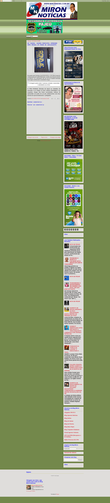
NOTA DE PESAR (75, 244)
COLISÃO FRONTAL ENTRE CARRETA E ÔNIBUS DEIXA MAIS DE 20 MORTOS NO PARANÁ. (73, 367)
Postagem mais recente (32, 137)
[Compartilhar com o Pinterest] (59, 98)
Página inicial (44, 137)
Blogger (57, 494)
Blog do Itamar (68, 421)
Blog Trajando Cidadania (71, 429)
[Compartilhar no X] (56, 98)
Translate (35, 37)
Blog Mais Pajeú (69, 426)
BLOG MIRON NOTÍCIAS (37, 485)
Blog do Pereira (69, 424)
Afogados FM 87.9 (69, 412)
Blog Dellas (67, 418)
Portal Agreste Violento (71, 432)
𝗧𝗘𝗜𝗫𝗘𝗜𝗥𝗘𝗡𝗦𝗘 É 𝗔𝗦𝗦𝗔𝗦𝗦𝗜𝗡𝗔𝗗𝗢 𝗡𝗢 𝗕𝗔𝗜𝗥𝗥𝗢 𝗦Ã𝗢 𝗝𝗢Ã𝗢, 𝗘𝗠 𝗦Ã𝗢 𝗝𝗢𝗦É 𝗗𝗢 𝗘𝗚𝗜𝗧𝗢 (72, 286)
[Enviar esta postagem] (52, 98)
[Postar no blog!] (55, 98)
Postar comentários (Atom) (45, 140)
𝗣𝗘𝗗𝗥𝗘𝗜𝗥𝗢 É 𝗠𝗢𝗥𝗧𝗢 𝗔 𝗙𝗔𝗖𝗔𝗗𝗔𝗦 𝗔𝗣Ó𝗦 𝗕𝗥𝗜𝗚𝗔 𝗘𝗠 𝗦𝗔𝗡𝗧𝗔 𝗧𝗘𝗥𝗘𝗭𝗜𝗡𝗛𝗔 (73, 261)
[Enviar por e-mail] (54, 98)
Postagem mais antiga (55, 137)
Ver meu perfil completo (30, 491)
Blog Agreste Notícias (71, 415)
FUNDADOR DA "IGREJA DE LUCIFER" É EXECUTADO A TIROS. (71, 349)
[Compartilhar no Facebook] (57, 98)
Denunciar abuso (70, 452)
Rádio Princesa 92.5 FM (71, 439)
